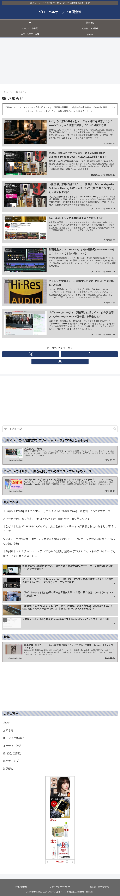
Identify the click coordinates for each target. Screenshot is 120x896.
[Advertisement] (60, 61)
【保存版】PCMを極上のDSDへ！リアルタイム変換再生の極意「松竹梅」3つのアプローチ (57, 511)
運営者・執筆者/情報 (99, 886)
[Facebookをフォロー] (89, 354)
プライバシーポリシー (60, 886)
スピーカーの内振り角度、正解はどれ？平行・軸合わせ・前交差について (46, 518)
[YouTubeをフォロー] (60, 361)
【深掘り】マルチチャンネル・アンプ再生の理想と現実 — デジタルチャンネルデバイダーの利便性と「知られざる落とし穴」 (59, 553)
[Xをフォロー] (30, 354)
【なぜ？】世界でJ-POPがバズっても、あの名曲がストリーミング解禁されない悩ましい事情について (59, 529)
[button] (114, 428)
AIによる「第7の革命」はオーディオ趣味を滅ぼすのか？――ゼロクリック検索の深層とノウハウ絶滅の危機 (59, 541)
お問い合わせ (21, 886)
